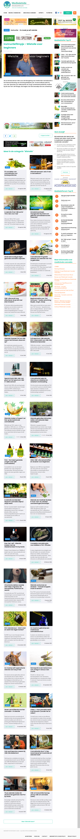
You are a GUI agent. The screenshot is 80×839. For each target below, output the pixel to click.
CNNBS (56, 266)
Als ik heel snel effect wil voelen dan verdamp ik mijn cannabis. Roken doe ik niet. (66, 150)
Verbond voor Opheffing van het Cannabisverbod (63, 283)
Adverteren (28, 836)
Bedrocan (57, 298)
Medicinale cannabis (29, 13)
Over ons (37, 836)
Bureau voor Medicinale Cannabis (63, 277)
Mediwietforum (18, 6)
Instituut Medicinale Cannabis (62, 306)
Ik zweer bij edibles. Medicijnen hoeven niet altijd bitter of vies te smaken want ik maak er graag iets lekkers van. (66, 162)
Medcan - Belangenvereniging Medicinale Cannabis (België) (62, 301)
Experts (41, 13)
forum (68, 13)
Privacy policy (72, 836)
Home (5, 13)
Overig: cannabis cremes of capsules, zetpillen (66, 167)
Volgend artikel (45, 135)
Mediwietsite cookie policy (57, 836)
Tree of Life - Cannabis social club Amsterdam (63, 295)
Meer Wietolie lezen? (28, 821)
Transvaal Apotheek (59, 292)
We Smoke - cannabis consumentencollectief (60, 287)
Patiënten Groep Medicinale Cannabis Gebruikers (64, 271)
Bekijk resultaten (65, 175)
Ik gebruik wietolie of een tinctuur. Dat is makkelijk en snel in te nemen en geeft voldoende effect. (66, 155)
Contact (44, 836)
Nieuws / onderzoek (14, 13)
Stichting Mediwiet (59, 269)
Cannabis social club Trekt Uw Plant (64, 290)
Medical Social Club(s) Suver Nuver (63, 274)
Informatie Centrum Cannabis (62, 304)
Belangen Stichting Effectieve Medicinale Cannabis (65, 280)
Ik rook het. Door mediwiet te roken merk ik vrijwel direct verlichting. (66, 145)
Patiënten (49, 13)
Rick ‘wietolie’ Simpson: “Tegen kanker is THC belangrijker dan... (28, 31)
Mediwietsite (19, 3)
